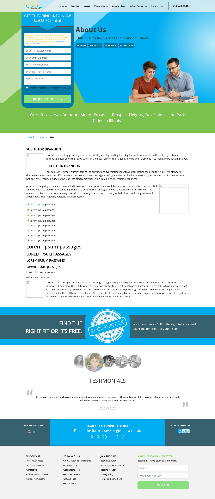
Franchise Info (157, 6)
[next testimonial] (176, 382)
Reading (96, 45)
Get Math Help (70, 465)
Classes (87, 6)
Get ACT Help (69, 478)
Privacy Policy (59, 41)
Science (112, 45)
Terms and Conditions (32, 43)
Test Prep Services (35, 465)
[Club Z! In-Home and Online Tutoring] (34, 6)
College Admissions (138, 6)
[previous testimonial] (38, 382)
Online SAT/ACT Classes (37, 474)
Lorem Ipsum (37, 204)
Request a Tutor (108, 460)
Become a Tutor (119, 6)
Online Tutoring (101, 6)
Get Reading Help (71, 469)
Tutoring (63, 6)
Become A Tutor (108, 469)
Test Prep (75, 6)
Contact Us (31, 469)
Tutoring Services (34, 460)
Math (82, 45)
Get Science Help (71, 474)
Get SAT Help (69, 483)
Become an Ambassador (112, 465)
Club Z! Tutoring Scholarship (77, 460)
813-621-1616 (181, 5)
